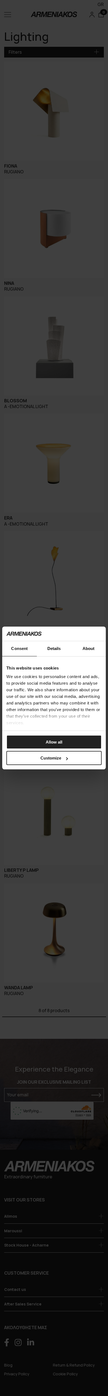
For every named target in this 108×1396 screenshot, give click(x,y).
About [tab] (89, 648)
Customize (50, 758)
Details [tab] (54, 648)
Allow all (54, 742)
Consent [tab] (19, 648)
